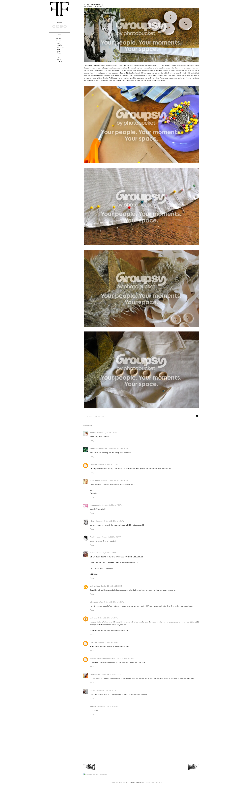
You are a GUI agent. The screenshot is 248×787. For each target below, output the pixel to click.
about (59, 22)
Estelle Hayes (95, 674)
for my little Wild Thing (93, 4)
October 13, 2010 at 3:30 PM (108, 618)
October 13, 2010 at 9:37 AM (111, 537)
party (59, 51)
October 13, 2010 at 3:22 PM (114, 602)
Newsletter (59, 62)
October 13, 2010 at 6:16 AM (107, 433)
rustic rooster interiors (98, 480)
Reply (92, 441)
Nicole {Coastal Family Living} (101, 658)
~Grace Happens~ (96, 521)
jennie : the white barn (98, 448)
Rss (59, 57)
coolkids (93, 433)
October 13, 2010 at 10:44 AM (106, 553)
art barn (59, 38)
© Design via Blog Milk (152, 783)
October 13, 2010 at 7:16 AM (108, 464)
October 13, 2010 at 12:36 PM (111, 586)
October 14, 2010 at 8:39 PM (106, 690)
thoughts (59, 41)
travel (59, 54)
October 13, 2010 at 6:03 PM (108, 642)
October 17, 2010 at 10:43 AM (107, 706)
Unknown (93, 464)
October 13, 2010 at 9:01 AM (114, 521)
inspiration (59, 47)
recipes (59, 43)
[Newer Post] (89, 770)
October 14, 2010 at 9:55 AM (123, 658)
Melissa (93, 553)
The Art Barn (99, 416)
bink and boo (95, 586)
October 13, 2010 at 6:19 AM (118, 448)
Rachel (92, 690)
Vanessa (93, 706)
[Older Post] (193, 770)
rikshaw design (95, 505)
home (59, 49)
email (59, 59)
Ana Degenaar (95, 537)
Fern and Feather (118, 783)
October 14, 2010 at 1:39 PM (111, 674)
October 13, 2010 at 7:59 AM (112, 505)
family (59, 45)
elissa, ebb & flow (96, 602)
